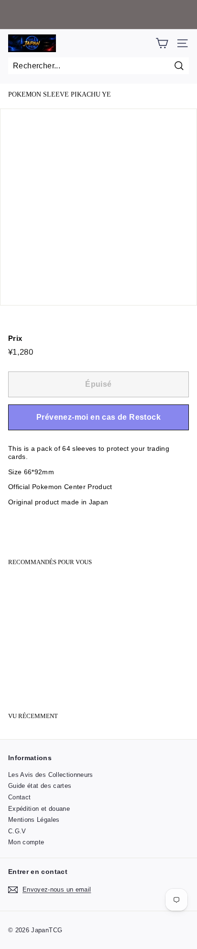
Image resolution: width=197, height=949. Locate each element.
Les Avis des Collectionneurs (50, 774)
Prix (15, 338)
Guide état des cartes (39, 785)
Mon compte (26, 842)
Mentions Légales (34, 819)
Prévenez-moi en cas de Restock (98, 417)
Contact (19, 797)
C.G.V (17, 831)
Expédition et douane (39, 808)
